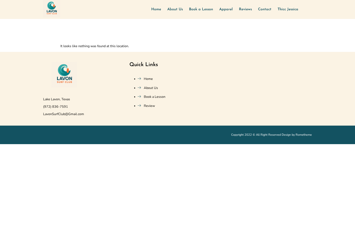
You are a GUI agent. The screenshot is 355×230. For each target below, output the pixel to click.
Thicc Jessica (288, 9)
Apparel (226, 9)
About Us (175, 9)
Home (156, 9)
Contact (264, 9)
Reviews (245, 9)
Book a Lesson (201, 9)
